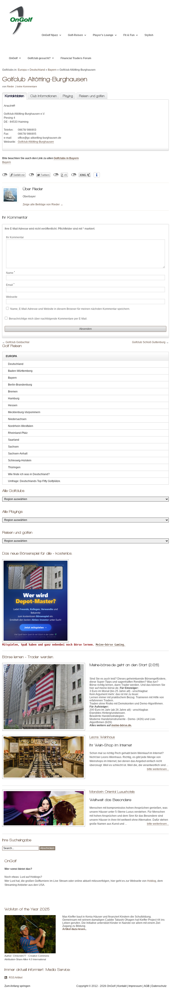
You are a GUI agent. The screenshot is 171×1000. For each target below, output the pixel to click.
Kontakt (121, 986)
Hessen (12, 405)
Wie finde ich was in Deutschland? (29, 474)
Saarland (13, 439)
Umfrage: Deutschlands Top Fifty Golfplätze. (34, 481)
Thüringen (14, 467)
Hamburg (13, 398)
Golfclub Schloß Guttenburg (148, 342)
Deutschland (37, 69)
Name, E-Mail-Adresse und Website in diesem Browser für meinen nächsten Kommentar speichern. (70, 308)
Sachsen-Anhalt (17, 453)
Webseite (11, 296)
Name (10, 272)
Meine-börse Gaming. (110, 644)
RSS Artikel (15, 977)
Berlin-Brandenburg (20, 384)
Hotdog (151, 880)
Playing (68, 96)
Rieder (10, 86)
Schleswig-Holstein (19, 460)
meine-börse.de (121, 725)
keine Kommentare (27, 86)
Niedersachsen (17, 419)
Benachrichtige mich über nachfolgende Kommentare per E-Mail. (47, 318)
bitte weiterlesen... (158, 769)
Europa (22, 69)
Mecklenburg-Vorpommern (24, 412)
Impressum (135, 986)
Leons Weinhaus (102, 737)
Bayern (52, 69)
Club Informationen (43, 96)
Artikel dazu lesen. (74, 929)
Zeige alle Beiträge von (43, 204)
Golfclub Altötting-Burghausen (36, 141)
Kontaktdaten (13, 96)
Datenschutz (159, 986)
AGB (146, 986)
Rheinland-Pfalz (18, 432)
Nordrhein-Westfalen (20, 426)
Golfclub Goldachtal (17, 342)
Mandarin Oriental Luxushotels (112, 792)
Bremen (13, 391)
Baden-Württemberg (20, 370)
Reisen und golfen (92, 96)
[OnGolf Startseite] (21, 35)
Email (10, 284)
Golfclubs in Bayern (66, 158)
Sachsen (13, 446)
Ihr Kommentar (15, 237)
